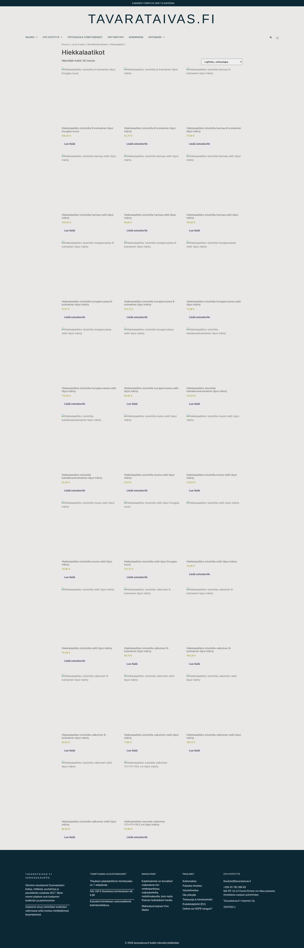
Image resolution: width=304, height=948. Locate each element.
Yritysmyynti (116, 37)
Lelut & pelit (78, 44)
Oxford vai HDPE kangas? (197, 908)
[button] (270, 37)
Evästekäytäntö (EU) (194, 904)
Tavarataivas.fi (152, 19)
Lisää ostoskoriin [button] (137, 143)
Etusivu (66, 44)
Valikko (30, 37)
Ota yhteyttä (51, 37)
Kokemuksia (136, 37)
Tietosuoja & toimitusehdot (84, 37)
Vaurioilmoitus (191, 890)
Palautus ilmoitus (192, 885)
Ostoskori (155, 37)
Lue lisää (69, 143)
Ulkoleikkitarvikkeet (97, 44)
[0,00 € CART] (277, 38)
